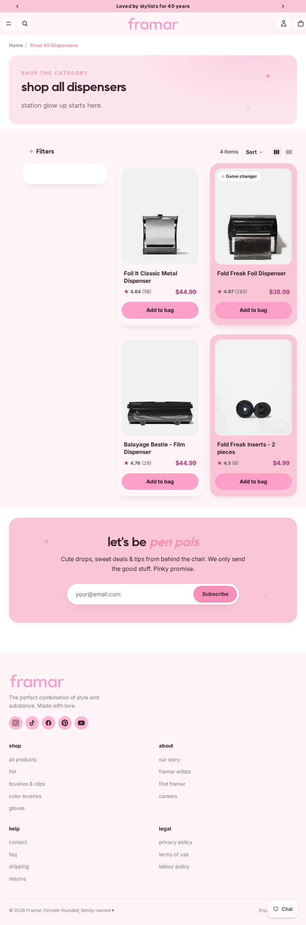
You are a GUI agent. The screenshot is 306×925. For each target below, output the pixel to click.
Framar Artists (175, 771)
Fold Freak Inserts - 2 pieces (246, 448)
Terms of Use (174, 854)
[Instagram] (15, 723)
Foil (12, 771)
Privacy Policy (176, 842)
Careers (168, 796)
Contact (18, 842)
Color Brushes (25, 796)
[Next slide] (190, 216)
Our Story (169, 759)
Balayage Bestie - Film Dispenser (154, 448)
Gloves (17, 808)
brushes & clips (27, 784)
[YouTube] (81, 723)
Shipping (19, 866)
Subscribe (215, 594)
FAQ (13, 854)
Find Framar (172, 784)
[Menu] (8, 23)
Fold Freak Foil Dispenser (251, 273)
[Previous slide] (130, 216)
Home (16, 45)
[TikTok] (32, 723)
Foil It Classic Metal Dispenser (150, 277)
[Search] (24, 23)
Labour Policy (174, 866)
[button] (254, 152)
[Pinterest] (65, 723)
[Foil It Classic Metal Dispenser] (160, 216)
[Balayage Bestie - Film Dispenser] (160, 388)
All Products (23, 759)
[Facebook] (48, 723)
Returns (17, 879)
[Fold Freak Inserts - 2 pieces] (253, 388)
